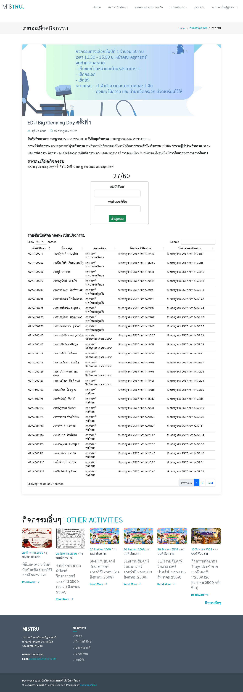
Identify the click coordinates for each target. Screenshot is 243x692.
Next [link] (210, 482)
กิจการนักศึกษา (117, 7)
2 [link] (202, 482)
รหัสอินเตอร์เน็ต (117, 202)
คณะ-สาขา (100, 248)
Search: (174, 241)
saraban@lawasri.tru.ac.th (42, 658)
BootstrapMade (88, 684)
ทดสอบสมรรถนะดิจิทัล (148, 7)
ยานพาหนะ (81, 653)
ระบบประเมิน (178, 7)
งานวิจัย (79, 659)
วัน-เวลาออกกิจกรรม (189, 248)
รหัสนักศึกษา (117, 186)
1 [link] (196, 482)
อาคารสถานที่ (82, 647)
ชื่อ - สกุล (67, 248)
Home (97, 7)
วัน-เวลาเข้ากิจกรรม (140, 248)
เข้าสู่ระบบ (117, 218)
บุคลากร (199, 7)
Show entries (42, 241)
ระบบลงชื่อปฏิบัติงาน (224, 7)
